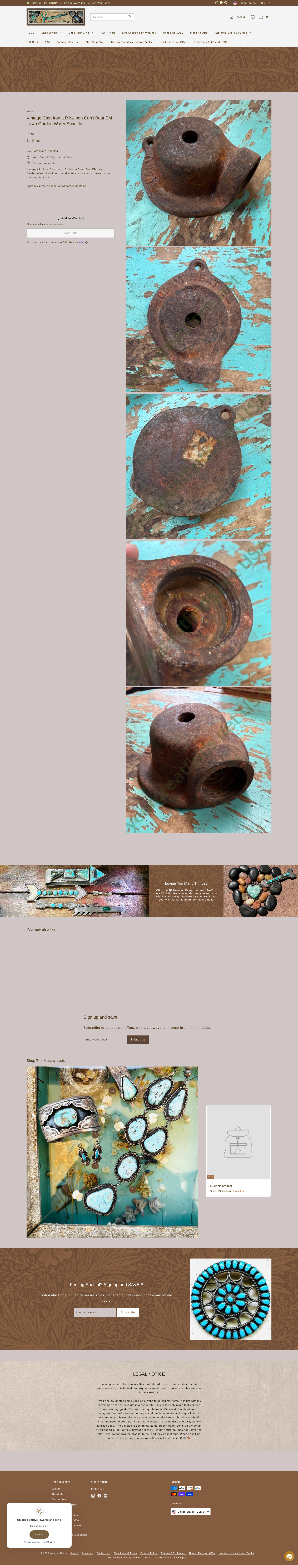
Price (30, 133)
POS (147, 1557)
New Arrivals (107, 32)
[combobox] (112, 17)
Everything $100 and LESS (211, 42)
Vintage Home (66, 42)
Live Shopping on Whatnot (139, 32)
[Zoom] (198, 173)
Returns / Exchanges (173, 1553)
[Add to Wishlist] (63, 951)
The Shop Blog (95, 42)
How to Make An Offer (173, 42)
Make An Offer (199, 32)
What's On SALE (173, 32)
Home (30, 111)
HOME (31, 32)
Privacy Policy (149, 1553)
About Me (58, 1494)
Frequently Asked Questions (124, 1557)
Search (56, 1488)
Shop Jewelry (50, 32)
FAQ (47, 42)
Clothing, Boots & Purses (231, 32)
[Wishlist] (253, 17)
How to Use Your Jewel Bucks (236, 1553)
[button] (289, 1556)
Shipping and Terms (125, 1553)
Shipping (32, 224)
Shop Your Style (79, 32)
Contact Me (59, 1499)
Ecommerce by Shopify (173, 1557)
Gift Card (32, 42)
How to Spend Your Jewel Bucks (131, 42)
